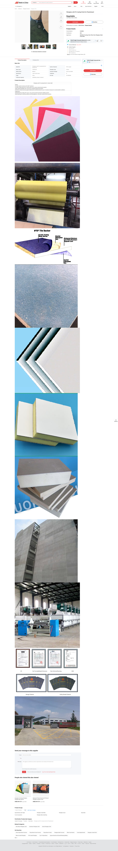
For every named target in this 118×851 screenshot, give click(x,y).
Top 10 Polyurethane (43, 835)
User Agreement (66, 846)
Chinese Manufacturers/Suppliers (44, 842)
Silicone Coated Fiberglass (21, 835)
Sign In (68, 54)
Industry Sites (67, 842)
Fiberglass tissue (62, 812)
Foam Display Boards (81, 832)
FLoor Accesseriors (18, 814)
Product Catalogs (32, 810)
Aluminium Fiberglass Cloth (34, 826)
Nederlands (61, 843)
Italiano (53, 843)
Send (24, 771)
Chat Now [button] (95, 22)
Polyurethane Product (47, 832)
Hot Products (29, 842)
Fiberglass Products (26, 8)
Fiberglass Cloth (33, 8)
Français (43, 843)
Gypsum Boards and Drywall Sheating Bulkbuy (59, 835)
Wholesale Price (60, 842)
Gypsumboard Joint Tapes (20, 812)
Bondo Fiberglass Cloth (46, 826)
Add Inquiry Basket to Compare (39, 51)
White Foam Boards (70, 832)
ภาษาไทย (79, 843)
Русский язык (48, 843)
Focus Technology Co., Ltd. (50, 846)
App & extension (88, 6)
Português (38, 843)
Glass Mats (83, 812)
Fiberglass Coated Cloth (92, 832)
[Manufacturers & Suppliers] (21, 2)
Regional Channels (73, 842)
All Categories (19, 6)
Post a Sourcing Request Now (49, 771)
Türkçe (83, 843)
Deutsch (56, 843)
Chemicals (20, 8)
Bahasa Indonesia (93, 843)
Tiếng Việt (87, 843)
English (30, 843)
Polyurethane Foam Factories (35, 832)
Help (81, 6)
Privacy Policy (77, 846)
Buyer (75, 6)
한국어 (69, 843)
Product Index (80, 842)
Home (16, 8)
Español (34, 843)
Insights (90, 842)
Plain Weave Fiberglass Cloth (21, 826)
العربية (66, 843)
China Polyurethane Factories (21, 832)
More (16, 837)
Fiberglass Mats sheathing (42, 814)
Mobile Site (85, 842)
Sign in (102, 3)
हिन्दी (75, 843)
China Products (35, 842)
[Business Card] (101, 65)
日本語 (72, 843)
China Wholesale (54, 842)
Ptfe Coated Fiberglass (32, 835)
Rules (102, 6)
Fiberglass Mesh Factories (59, 832)
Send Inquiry (75, 22)
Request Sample (88, 25)
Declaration (72, 846)
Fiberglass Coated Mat (41, 812)
